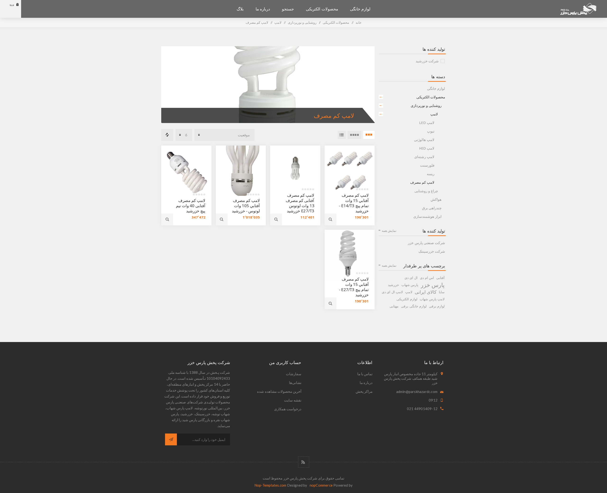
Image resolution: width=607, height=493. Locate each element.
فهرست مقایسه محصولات (167, 135)
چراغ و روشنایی (426, 190)
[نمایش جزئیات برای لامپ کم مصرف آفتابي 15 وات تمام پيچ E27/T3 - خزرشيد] (350, 255)
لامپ (408, 292)
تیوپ (430, 131)
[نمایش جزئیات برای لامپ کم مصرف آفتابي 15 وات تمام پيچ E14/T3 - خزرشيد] (350, 171)
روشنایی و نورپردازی (426, 105)
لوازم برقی (437, 306)
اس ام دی (427, 277)
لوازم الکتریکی (406, 299)
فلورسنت (427, 165)
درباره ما (366, 382)
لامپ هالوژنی (424, 139)
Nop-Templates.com (270, 485)
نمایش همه (389, 230)
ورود (11, 4)
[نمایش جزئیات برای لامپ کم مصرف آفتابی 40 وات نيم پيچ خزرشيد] (186, 171)
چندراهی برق (431, 207)
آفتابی (440, 277)
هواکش (436, 199)
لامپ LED (426, 122)
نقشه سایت (292, 400)
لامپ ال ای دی (392, 292)
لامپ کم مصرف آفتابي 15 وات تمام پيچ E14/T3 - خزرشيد (354, 203)
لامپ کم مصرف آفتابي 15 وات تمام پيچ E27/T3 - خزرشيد (354, 286)
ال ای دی (411, 277)
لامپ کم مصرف (422, 182)
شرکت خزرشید (427, 61)
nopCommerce (321, 485)
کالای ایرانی (426, 292)
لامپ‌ (434, 114)
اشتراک (171, 439)
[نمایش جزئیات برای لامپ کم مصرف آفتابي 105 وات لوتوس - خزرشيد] (241, 171)
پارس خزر (433, 284)
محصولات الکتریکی (430, 97)
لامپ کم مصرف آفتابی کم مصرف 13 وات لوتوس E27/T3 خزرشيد (300, 203)
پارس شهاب (409, 285)
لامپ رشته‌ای (424, 156)
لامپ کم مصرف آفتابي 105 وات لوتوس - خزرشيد (246, 206)
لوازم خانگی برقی (413, 306)
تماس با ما (364, 374)
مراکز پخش (364, 391)
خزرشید (393, 285)
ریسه (430, 173)
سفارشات (293, 374)
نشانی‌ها (295, 382)
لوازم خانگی (436, 88)
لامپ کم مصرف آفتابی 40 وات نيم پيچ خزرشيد (191, 206)
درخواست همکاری (287, 409)
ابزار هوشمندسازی (427, 216)
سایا (442, 292)
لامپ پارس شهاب (432, 299)
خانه (359, 22)
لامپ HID (426, 148)
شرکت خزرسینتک (431, 251)
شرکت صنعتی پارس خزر (426, 242)
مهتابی (394, 306)
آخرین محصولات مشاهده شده (279, 391)
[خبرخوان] (303, 462)
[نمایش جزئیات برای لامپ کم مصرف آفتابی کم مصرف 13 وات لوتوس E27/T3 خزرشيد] (295, 171)
